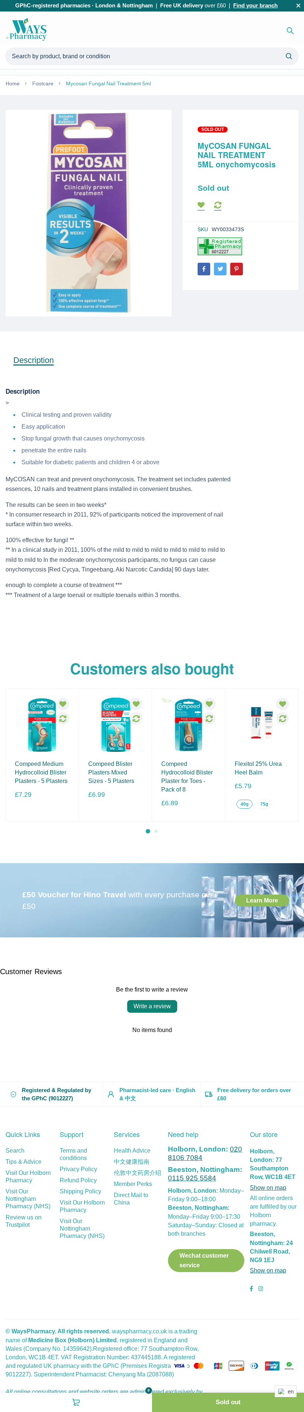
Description (33, 360)
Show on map (268, 1188)
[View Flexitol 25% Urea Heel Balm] (262, 725)
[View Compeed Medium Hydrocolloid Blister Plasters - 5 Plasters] (42, 725)
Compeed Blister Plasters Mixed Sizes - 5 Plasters (111, 772)
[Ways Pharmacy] (28, 31)
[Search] (290, 31)
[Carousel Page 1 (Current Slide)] (148, 831)
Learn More (262, 900)
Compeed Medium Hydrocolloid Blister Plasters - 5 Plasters (41, 772)
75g (264, 804)
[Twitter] (220, 269)
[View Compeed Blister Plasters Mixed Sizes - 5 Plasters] (115, 725)
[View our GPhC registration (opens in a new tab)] (220, 246)
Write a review (152, 1006)
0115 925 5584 (192, 1178)
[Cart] (76, 1402)
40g (244, 804)
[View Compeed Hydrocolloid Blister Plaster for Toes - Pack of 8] (188, 725)
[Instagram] (260, 1289)
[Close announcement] (298, 5)
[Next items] (293, 761)
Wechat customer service (204, 1260)
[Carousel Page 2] (156, 831)
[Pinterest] (236, 269)
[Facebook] (204, 269)
